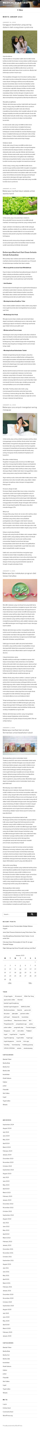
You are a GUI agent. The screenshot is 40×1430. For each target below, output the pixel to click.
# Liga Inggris (8, 996)
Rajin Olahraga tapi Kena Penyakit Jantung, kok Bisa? (19, 948)
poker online (8, 1027)
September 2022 (8, 1215)
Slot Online (6, 1093)
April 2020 (6, 1324)
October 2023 (7, 1166)
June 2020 (6, 1317)
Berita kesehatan (9, 1010)
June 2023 (6, 1181)
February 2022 (7, 1241)
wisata (19, 1048)
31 (10, 979)
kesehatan (25, 1017)
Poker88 (5, 1089)
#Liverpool (18, 996)
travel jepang (16, 1045)
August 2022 (7, 1219)
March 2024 (7, 1147)
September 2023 (8, 1170)
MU (30, 1020)
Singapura (7, 1031)
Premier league (31, 1027)
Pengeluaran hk (9, 1024)
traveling (6, 1045)
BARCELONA (25, 1007)
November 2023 (8, 1162)
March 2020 (7, 1328)
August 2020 (7, 1309)
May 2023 (6, 1185)
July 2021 (6, 1268)
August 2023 (7, 1173)
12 (20, 969)
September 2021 (8, 1260)
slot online (20, 1031)
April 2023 (6, 1189)
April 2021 (6, 1279)
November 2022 (8, 1207)
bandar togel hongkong (11, 1003)
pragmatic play (18, 1027)
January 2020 (7, 1336)
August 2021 (7, 1264)
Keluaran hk (15, 1017)
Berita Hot (6, 1067)
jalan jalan (15, 1013)
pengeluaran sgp (21, 1024)
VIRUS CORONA (9, 1048)
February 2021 (7, 1287)
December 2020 (8, 1294)
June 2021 (6, 1272)
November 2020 (8, 1298)
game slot (27, 1010)
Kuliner (5, 1082)
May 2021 (6, 1275)
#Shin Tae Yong (29, 996)
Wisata (5, 1104)
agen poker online (9, 1000)
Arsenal (19, 1000)
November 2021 (8, 1253)
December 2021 (8, 1249)
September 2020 (8, 1306)
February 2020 (7, 1332)
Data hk (19, 1010)
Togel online (6, 1101)
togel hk (22, 1034)
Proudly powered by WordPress (12, 1425)
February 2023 (7, 1196)
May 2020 (6, 1321)
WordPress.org (8, 1415)
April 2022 (6, 1234)
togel (5, 1034)
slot (14, 1031)
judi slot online (24, 1013)
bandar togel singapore (11, 1007)
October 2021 (7, 1257)
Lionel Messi (8, 1020)
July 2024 (6, 1132)
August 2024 (7, 1128)
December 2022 (8, 1204)
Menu (21, 10)
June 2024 (6, 1136)
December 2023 (8, 1158)
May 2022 (6, 1230)
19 (20, 972)
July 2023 (6, 1177)
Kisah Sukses (7, 1078)
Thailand (28, 1031)
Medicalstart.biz (15, 2)
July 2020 (6, 1313)
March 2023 (7, 1192)
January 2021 (7, 1291)
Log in (5, 1404)
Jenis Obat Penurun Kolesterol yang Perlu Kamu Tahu (19, 932)
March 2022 (7, 1238)
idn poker (7, 1013)
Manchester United (20, 1020)
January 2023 (7, 1200)
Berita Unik (6, 1071)
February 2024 (7, 1151)
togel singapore (9, 1041)
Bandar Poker (7, 1059)
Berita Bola (6, 1063)
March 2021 (6, 1283)
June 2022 (6, 1226)
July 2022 (6, 1223)
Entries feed (7, 1408)
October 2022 (7, 1211)
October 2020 (7, 1302)
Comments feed (8, 1412)
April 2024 (6, 1143)
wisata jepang (28, 1048)
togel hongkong (9, 1038)
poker (31, 1024)
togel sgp (29, 1038)
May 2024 (6, 1139)
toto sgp (26, 1041)
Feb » (30, 983)
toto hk (18, 1041)
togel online (20, 1038)
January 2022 (7, 1245)
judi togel (7, 1017)
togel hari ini (13, 1034)
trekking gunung (28, 1045)
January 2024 (7, 1155)
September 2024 (8, 1124)
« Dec (9, 983)
